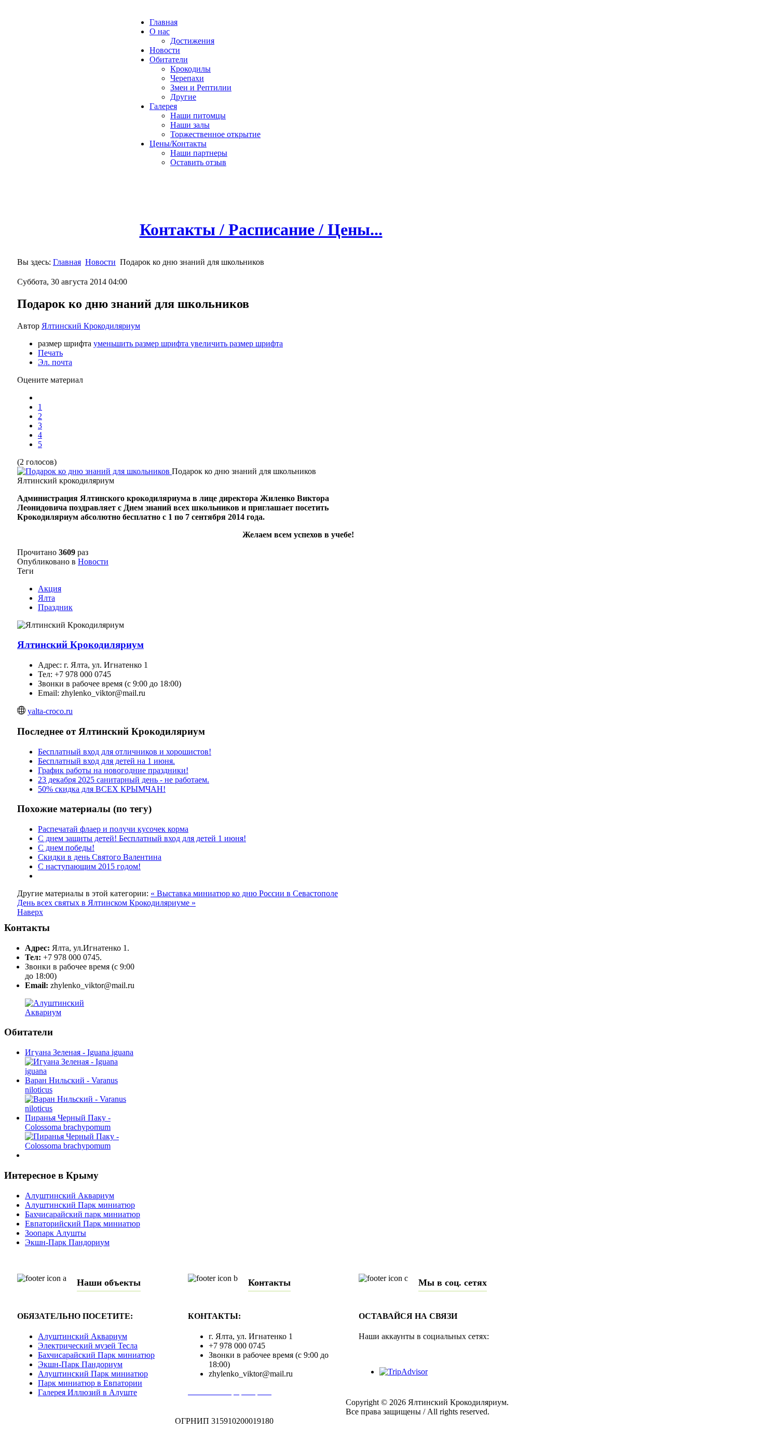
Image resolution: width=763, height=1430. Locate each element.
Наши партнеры (198, 153)
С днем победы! (66, 847)
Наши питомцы (198, 115)
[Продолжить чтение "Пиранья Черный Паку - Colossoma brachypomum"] (83, 1145)
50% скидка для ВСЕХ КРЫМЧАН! (102, 789)
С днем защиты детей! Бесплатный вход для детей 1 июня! (142, 838)
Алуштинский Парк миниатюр (80, 1204)
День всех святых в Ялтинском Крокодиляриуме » (106, 902)
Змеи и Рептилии (200, 87)
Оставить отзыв (198, 162)
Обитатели (168, 59)
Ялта (46, 597)
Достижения (192, 40)
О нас (159, 31)
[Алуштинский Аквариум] (72, 1012)
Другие (183, 96)
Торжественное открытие (215, 134)
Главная (163, 22)
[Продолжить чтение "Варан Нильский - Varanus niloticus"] (83, 1108)
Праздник (55, 607)
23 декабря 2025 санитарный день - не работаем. (123, 779)
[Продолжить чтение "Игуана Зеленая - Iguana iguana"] (83, 1071)
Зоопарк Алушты (55, 1233)
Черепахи (187, 78)
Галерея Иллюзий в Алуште (87, 1392)
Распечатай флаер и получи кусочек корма (113, 829)
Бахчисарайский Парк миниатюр (96, 1355)
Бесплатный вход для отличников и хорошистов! (124, 751)
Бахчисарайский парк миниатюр (82, 1214)
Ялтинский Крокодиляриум (91, 325)
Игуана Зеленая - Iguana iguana (79, 1052)
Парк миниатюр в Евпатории (90, 1383)
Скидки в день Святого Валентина (99, 857)
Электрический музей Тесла (88, 1345)
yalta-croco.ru (50, 711)
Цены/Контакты (178, 143)
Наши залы (190, 124)
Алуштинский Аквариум (69, 1195)
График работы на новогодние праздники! (113, 770)
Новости (164, 50)
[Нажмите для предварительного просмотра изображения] (94, 471)
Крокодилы (190, 68)
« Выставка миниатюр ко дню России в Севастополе (244, 893)
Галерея (163, 106)
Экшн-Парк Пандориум (67, 1242)
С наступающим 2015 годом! (89, 866)
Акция (49, 588)
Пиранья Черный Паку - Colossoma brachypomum (68, 1122)
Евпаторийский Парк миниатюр (82, 1223)
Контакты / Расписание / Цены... (261, 229)
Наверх (30, 912)
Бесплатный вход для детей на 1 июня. (106, 761)
